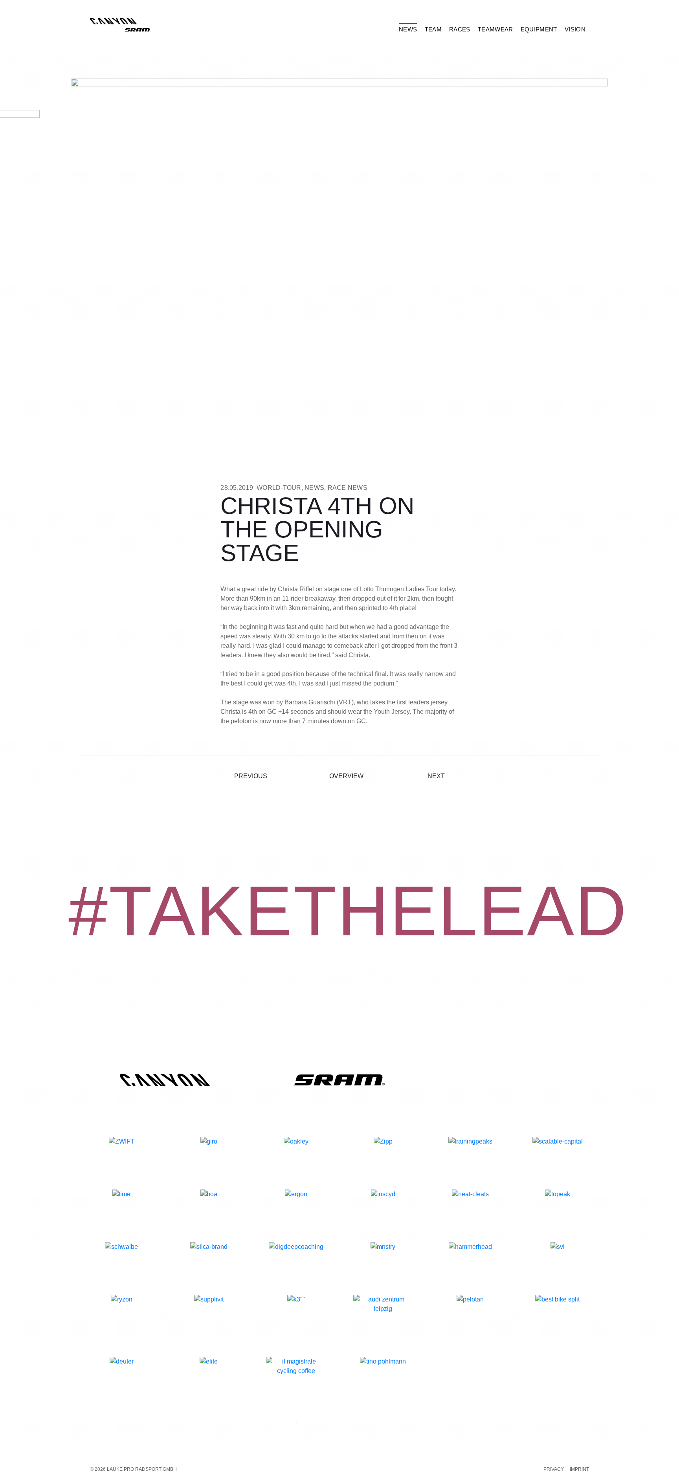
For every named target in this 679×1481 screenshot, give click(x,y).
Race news (347, 487)
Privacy (553, 1469)
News (314, 487)
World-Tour (279, 487)
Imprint (579, 1469)
